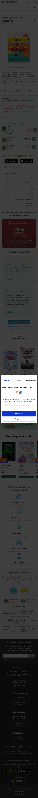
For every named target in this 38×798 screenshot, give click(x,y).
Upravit (17, 419)
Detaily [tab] (18, 380)
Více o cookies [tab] (31, 380)
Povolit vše (19, 413)
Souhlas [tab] (7, 380)
